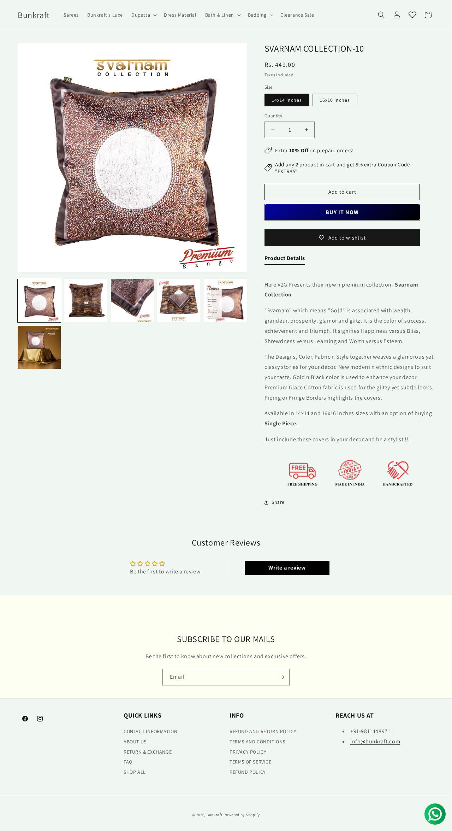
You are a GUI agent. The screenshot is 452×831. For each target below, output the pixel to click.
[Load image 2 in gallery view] (85, 300)
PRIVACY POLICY (248, 752)
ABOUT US (135, 741)
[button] (143, 14)
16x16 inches (335, 100)
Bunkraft (215, 814)
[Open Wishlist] (412, 15)
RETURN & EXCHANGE (148, 752)
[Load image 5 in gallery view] (225, 300)
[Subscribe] (281, 677)
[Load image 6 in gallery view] (39, 347)
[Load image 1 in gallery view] (39, 300)
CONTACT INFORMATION (150, 731)
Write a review (286, 567)
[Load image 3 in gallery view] (132, 300)
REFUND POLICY (248, 772)
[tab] (284, 260)
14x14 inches (287, 100)
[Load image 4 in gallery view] (178, 300)
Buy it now (342, 212)
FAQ (128, 762)
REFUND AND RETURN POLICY (263, 731)
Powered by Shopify (242, 814)
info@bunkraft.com (375, 741)
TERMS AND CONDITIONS (257, 741)
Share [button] (278, 502)
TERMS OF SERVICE (251, 762)
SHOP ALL (135, 772)
